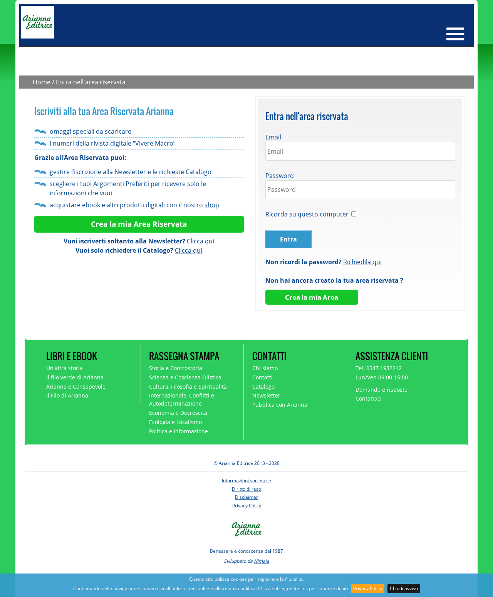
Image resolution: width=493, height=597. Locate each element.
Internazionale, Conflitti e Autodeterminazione (181, 399)
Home (41, 82)
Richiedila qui (362, 262)
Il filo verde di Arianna (75, 377)
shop (212, 205)
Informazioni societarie (246, 480)
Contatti (262, 377)
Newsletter (266, 395)
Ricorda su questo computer (307, 214)
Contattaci (368, 398)
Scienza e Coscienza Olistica (185, 377)
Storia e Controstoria (175, 368)
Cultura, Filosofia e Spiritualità (188, 386)
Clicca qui (200, 241)
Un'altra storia (64, 368)
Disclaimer (246, 497)
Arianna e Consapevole (76, 386)
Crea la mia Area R (124, 224)
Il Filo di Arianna (67, 395)
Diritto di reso (246, 489)
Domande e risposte (381, 389)
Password (279, 175)
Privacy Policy (367, 588)
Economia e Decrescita (178, 412)
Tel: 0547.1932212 (378, 368)
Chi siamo (265, 368)
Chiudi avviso (404, 588)
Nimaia (261, 561)
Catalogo (263, 386)
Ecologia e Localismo (175, 422)
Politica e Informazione (178, 431)
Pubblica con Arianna (279, 404)
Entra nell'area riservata (91, 82)
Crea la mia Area (311, 297)
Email (273, 137)
